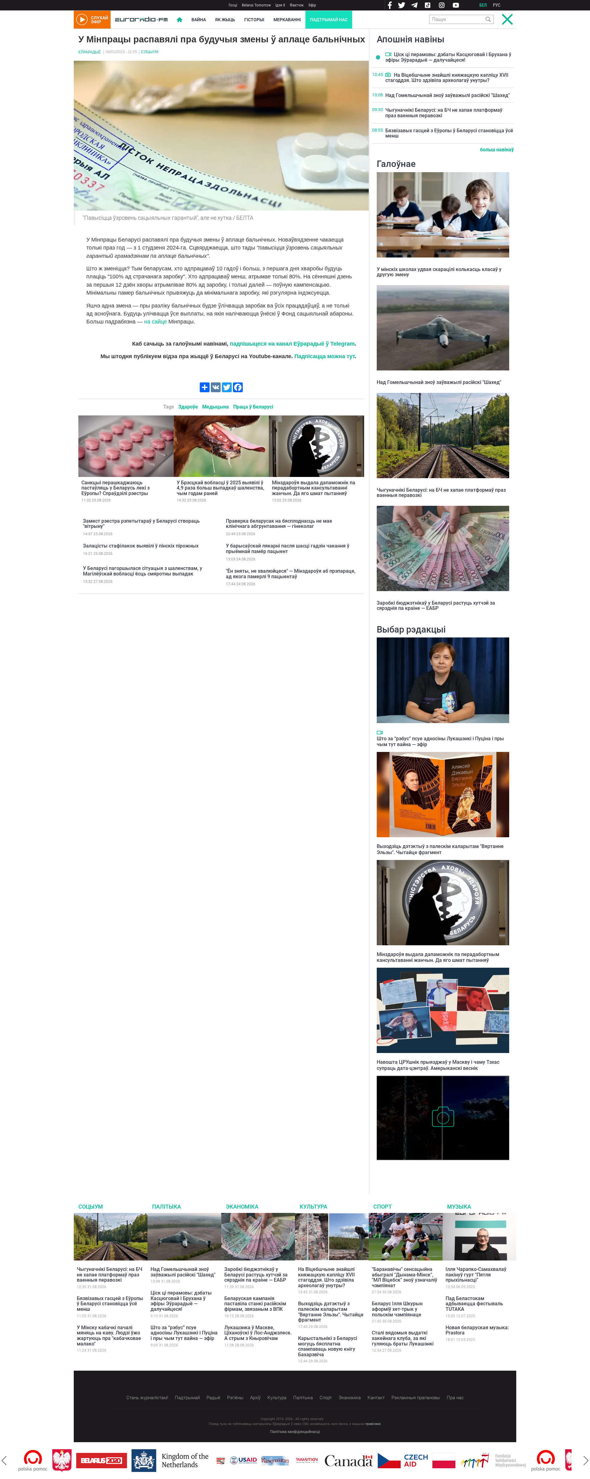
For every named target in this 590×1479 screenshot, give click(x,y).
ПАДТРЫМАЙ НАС (329, 19)
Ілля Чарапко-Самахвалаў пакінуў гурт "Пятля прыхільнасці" (476, 1274)
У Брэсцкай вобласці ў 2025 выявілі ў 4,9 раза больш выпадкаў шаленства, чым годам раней (220, 488)
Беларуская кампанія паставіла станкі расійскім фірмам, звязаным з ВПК (255, 1303)
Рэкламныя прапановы (415, 1397)
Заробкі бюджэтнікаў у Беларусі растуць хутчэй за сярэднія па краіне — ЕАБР (436, 605)
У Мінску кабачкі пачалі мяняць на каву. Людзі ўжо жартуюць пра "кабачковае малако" (109, 1336)
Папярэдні (4, 1460)
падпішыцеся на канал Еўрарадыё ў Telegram (292, 344)
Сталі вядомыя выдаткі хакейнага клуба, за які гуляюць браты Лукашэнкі (403, 1338)
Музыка (459, 1206)
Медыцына (215, 407)
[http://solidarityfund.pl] (459, 1460)
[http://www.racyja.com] (186, 1461)
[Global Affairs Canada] (315, 1460)
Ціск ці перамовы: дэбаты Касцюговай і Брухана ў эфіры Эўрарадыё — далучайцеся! (448, 57)
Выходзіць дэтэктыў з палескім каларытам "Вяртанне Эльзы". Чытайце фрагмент (440, 849)
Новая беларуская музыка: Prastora (477, 1330)
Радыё (213, 1397)
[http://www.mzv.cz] (272, 1460)
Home (179, 19)
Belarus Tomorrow (256, 5)
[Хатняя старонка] (141, 20)
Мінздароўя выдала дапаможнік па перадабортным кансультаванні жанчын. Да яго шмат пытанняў (313, 488)
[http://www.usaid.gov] (209, 1460)
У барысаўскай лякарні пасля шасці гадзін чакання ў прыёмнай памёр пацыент (287, 548)
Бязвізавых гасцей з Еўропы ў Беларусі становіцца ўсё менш (449, 133)
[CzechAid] (369, 1460)
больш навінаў (497, 150)
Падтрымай (187, 1397)
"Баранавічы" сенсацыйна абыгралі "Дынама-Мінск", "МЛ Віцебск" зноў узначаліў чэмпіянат (404, 1277)
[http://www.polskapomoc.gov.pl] (512, 1461)
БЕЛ (483, 5)
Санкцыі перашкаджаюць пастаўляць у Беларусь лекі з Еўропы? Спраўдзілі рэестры (115, 488)
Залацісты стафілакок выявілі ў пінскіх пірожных (141, 546)
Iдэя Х (280, 5)
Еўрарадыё (89, 52)
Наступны (586, 1460)
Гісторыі (254, 19)
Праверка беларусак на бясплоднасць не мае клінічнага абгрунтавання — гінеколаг (279, 523)
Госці (233, 5)
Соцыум (149, 52)
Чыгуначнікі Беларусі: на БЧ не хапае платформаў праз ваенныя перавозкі (443, 112)
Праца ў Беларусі (253, 407)
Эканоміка (242, 1206)
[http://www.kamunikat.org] (241, 1460)
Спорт (382, 1206)
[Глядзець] (388, 54)
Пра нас (455, 1397)
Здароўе (188, 407)
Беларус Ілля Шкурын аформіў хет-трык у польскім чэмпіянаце (397, 1309)
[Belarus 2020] (67, 1460)
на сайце (155, 322)
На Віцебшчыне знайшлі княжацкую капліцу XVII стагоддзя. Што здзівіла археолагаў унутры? (447, 77)
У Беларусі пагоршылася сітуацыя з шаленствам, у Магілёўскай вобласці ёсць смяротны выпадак (142, 571)
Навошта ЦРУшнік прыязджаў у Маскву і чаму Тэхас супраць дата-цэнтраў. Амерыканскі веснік (438, 1065)
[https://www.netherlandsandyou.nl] (138, 1460)
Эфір (312, 5)
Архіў (255, 1397)
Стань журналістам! (147, 1397)
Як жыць (225, 19)
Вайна (198, 19)
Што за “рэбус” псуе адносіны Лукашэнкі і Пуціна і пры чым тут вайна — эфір (184, 1333)
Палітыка (166, 1206)
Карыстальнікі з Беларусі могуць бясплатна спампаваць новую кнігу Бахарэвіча (327, 1346)
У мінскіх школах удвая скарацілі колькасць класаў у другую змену (439, 272)
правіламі (373, 1424)
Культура (313, 1206)
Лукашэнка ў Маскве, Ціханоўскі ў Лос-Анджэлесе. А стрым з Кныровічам (258, 1333)
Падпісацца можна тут (324, 356)
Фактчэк (297, 5)
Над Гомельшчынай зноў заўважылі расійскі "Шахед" (447, 95)
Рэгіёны (235, 1397)
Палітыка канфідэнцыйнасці (295, 1432)
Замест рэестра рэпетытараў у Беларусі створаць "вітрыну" (141, 523)
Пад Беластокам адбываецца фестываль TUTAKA (474, 1303)
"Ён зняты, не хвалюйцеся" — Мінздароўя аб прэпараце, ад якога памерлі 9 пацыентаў (291, 573)
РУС (497, 5)
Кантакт (376, 1397)
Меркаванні (287, 19)
